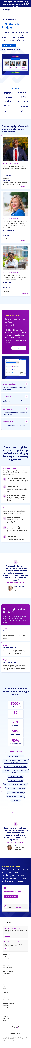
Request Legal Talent (11, 896)
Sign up (6, 948)
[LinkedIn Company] (18, 1027)
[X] (13, 1027)
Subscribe (7, 935)
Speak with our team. (8, 51)
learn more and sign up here (19, 907)
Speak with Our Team (11, 901)
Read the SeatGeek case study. (16, 582)
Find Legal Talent (9, 45)
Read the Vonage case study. (15, 842)
